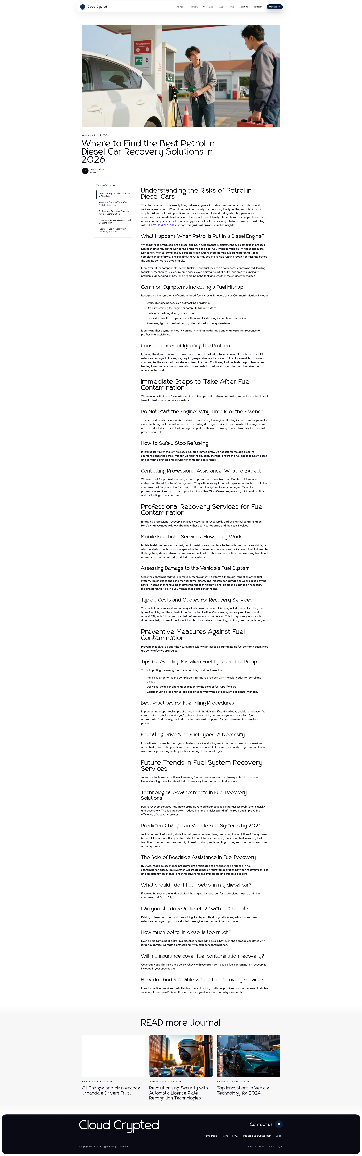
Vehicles (86, 135)
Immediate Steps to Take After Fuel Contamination (113, 203)
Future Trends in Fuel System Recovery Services (112, 230)
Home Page (210, 1135)
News (224, 1135)
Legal (279, 1146)
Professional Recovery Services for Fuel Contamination (114, 212)
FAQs (235, 1135)
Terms (271, 1146)
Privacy (262, 1146)
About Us (252, 1146)
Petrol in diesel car (161, 225)
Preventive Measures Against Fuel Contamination (115, 221)
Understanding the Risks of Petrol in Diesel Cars (114, 194)
